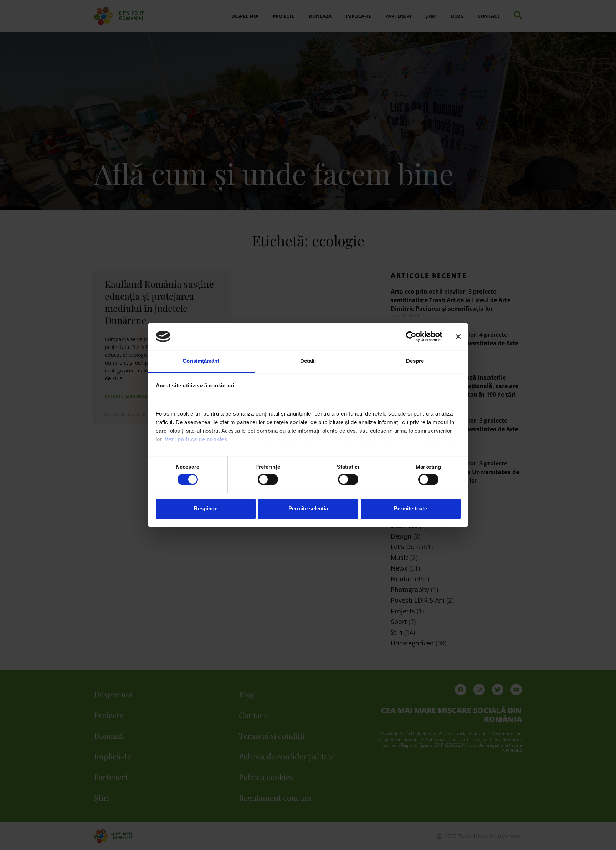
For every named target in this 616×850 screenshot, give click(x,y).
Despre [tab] (415, 361)
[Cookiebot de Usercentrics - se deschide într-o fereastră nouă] (411, 336)
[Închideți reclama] (458, 336)
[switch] (268, 479)
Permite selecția (308, 508)
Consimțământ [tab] (201, 361)
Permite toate (410, 508)
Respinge (205, 508)
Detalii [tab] (308, 361)
